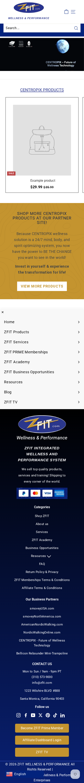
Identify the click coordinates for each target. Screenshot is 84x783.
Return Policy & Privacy (42, 572)
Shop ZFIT (42, 516)
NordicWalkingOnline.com (41, 632)
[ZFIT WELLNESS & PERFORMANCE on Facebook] (26, 715)
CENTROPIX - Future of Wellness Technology (42, 643)
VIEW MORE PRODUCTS (42, 286)
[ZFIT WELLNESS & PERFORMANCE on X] (40, 715)
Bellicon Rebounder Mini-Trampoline (42, 653)
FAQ (42, 564)
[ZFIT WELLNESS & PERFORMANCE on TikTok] (55, 715)
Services (42, 532)
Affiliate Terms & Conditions (42, 588)
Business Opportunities (42, 548)
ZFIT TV (42, 752)
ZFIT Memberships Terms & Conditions (42, 580)
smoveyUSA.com (42, 608)
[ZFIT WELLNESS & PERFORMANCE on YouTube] (33, 715)
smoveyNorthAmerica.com (42, 616)
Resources (39, 556)
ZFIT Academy (42, 540)
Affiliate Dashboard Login (42, 740)
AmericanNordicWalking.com (42, 624)
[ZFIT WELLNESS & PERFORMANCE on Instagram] (18, 715)
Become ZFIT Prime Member (42, 728)
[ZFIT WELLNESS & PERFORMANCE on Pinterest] (48, 715)
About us (42, 524)
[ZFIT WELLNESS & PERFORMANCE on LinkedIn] (62, 715)
